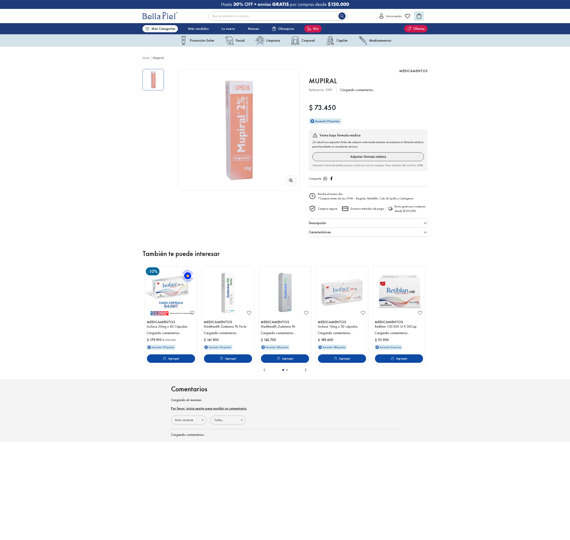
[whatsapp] (325, 178)
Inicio (146, 57)
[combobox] (278, 16)
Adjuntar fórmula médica (368, 156)
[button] (238, 130)
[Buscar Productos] (342, 16)
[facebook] (331, 178)
